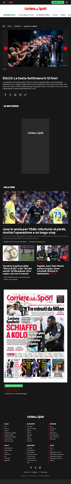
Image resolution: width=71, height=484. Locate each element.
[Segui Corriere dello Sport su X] (35, 468)
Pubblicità (7, 454)
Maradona (7, 263)
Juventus (6, 225)
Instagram (34, 472)
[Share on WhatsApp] (15, 94)
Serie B (6, 430)
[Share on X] (10, 94)
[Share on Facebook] (5, 94)
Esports (18, 26)
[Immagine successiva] (65, 48)
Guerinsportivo (54, 435)
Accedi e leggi (21, 393)
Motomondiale (31, 428)
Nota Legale (30, 452)
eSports (29, 439)
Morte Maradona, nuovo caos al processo (17, 277)
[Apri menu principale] (4, 2)
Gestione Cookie (32, 454)
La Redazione (31, 450)
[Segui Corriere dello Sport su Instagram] (40, 468)
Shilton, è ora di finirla (10, 279)
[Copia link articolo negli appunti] (25, 94)
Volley (29, 437)
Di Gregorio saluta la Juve (37, 242)
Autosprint (53, 428)
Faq (28, 462)
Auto (51, 426)
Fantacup (53, 439)
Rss (5, 456)
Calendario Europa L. (56, 456)
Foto (10, 26)
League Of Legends (30, 26)
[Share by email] (20, 94)
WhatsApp (44, 472)
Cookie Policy (31, 456)
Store (6, 452)
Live (11, 2)
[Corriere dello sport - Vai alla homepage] (35, 9)
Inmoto (52, 430)
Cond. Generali (31, 460)
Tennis (62, 15)
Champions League (10, 433)
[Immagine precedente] (6, 48)
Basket (29, 430)
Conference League (10, 437)
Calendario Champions (57, 454)
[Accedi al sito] (67, 2)
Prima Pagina (8, 450)
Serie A (6, 428)
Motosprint (53, 433)
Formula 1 (30, 426)
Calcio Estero (8, 439)
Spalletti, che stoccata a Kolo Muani (15, 242)
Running (29, 435)
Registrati (7, 460)
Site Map (7, 458)
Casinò (52, 460)
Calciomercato (8, 441)
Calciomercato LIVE (26, 15)
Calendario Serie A (43, 15)
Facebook (27, 472)
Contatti (29, 448)
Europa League (8, 435)
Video (51, 448)
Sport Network (54, 437)
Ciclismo (29, 441)
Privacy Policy (31, 458)
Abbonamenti (8, 448)
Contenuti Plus (9, 15)
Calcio (55, 15)
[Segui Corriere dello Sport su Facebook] (31, 468)
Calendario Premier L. (56, 458)
